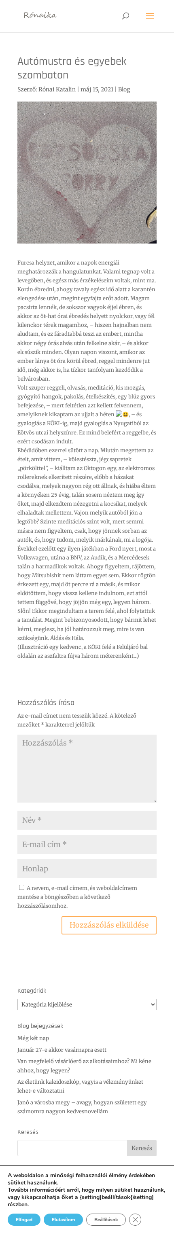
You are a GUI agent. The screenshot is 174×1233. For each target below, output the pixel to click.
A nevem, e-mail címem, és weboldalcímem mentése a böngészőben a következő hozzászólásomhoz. (77, 897)
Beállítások (106, 1219)
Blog (124, 89)
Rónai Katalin (57, 89)
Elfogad (24, 1219)
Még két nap (33, 1038)
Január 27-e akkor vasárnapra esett (61, 1050)
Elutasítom (63, 1219)
